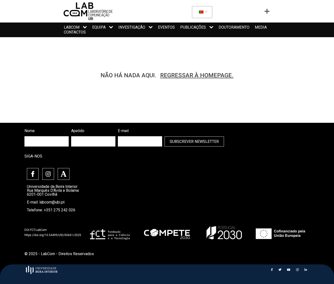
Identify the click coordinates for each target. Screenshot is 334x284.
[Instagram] (48, 174)
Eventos (166, 27)
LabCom (71, 27)
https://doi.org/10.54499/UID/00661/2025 (52, 235)
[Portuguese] (201, 12)
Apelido (77, 130)
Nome (29, 130)
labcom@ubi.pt (52, 202)
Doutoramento (234, 27)
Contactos (75, 32)
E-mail (123, 130)
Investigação (131, 27)
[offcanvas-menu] (267, 11)
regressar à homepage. (197, 75)
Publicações (193, 27)
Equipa (99, 27)
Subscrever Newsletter (194, 141)
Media (261, 27)
